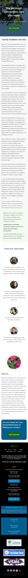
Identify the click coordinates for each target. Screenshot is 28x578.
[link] (14, 28)
